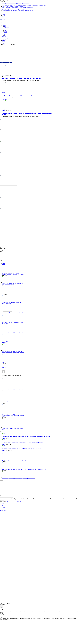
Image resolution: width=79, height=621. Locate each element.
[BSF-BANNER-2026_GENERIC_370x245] (8, 174)
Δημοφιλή (3, 263)
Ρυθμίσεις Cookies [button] (3, 603)
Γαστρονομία (6, 38)
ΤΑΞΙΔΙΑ (3, 29)
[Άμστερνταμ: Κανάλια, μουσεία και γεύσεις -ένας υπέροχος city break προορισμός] (7, 340)
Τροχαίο (48, 481)
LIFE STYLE (4, 36)
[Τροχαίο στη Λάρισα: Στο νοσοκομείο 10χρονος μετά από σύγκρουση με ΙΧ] (11, 427)
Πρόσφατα (3, 264)
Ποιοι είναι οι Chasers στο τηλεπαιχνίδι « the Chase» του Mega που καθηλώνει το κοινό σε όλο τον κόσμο (12, 293)
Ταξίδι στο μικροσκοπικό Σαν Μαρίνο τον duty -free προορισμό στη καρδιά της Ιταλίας (22, 78)
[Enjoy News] (2, 19)
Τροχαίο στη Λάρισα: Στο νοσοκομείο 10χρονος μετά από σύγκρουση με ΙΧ (13, 6)
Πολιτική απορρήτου (5, 505)
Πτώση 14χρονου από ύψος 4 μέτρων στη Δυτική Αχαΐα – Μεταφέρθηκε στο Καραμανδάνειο (15, 3)
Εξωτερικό (5, 31)
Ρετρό (5, 26)
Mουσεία (5, 34)
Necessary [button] (1, 613)
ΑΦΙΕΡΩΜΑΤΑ (4, 25)
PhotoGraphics (19, 501)
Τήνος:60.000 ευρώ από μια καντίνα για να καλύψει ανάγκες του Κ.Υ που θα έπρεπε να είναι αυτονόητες (17, 7)
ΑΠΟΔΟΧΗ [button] (8, 603)
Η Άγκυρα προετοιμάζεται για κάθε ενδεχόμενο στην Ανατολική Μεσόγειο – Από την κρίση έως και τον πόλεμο (18, 10)
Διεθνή (3, 41)
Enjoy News (4, 75)
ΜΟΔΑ (5, 37)
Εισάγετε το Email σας (3, 499)
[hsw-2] (8, 163)
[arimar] (8, 151)
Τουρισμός (5, 32)
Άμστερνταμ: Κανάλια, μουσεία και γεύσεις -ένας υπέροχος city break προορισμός (14, 4)
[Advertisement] (39, 52)
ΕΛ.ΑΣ (6, 482)
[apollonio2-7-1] (8, 219)
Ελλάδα (5, 30)
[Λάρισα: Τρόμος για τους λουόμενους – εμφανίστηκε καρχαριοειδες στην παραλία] (7, 311)
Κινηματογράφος (6, 27)
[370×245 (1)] (8, 196)
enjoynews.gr (9, 501)
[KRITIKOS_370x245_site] (8, 140)
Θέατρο (5, 35)
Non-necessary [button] (2, 616)
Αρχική (3, 503)
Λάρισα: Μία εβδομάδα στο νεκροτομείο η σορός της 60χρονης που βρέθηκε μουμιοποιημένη (16, 9)
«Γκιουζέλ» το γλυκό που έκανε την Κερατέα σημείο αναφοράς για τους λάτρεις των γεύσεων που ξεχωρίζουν (13, 284)
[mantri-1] (8, 207)
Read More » (5, 99)
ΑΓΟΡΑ (5, 39)
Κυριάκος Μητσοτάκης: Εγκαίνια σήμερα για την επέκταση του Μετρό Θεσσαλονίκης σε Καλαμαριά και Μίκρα (12, 332)
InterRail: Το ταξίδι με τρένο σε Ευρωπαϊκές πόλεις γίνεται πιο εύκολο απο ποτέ (20, 95)
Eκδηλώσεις (6, 33)
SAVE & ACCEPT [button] (3, 620)
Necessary (2, 614)
